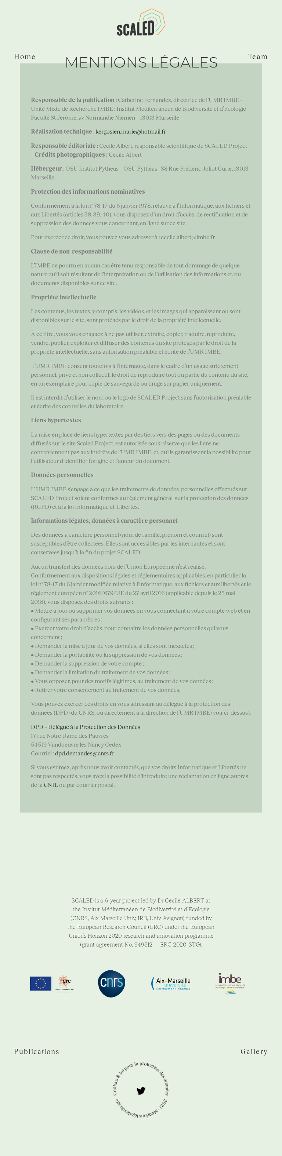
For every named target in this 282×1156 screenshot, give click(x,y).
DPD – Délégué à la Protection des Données (85, 726)
